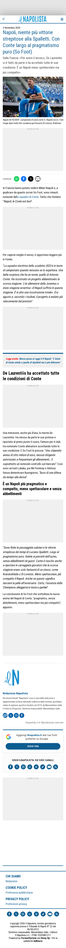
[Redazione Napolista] (12, 678)
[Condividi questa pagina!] (3, 19)
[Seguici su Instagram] (23, 766)
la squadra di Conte (28, 197)
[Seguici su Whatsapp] (29, 766)
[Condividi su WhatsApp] (16, 179)
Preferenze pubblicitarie (19, 892)
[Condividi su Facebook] (23, 179)
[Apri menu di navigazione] (62, 19)
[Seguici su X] (16, 766)
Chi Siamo (13, 876)
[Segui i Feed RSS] (55, 766)
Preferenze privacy (16, 904)
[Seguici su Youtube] (49, 766)
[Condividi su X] (30, 179)
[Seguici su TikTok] (42, 766)
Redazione (11, 881)
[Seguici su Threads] (36, 766)
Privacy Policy (17, 899)
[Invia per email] (38, 179)
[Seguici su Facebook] (10, 766)
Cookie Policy (16, 888)
